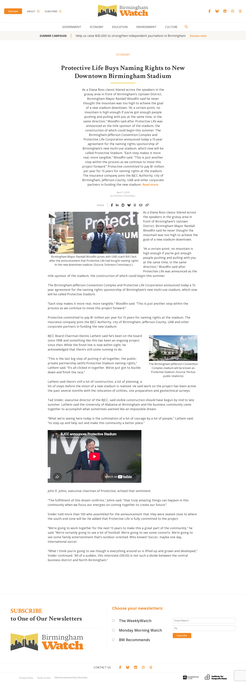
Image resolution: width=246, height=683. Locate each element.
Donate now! (198, 36)
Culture (171, 27)
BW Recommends (134, 639)
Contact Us (102, 667)
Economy (96, 27)
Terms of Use (44, 677)
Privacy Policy (26, 677)
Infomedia (82, 677)
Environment (146, 27)
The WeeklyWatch (135, 620)
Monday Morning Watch (140, 630)
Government (71, 27)
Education (120, 27)
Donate (13, 11)
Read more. (150, 184)
